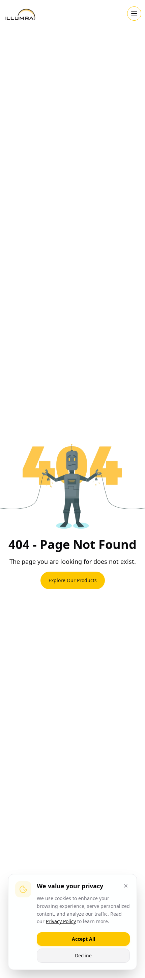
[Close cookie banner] (126, 886)
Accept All (83, 939)
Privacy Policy (61, 921)
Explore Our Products (73, 580)
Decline (83, 955)
